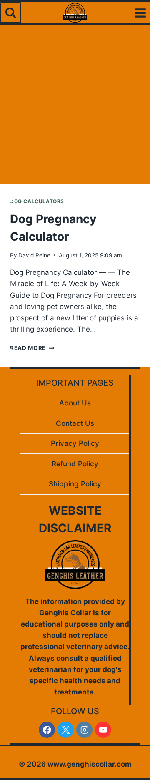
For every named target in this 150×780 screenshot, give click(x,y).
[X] (66, 730)
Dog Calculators (37, 201)
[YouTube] (103, 730)
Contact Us (75, 423)
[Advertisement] (75, 105)
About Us (75, 403)
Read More (32, 348)
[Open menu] (140, 12)
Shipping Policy (75, 484)
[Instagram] (84, 730)
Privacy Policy (75, 443)
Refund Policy (75, 464)
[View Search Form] (10, 12)
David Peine (34, 255)
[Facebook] (47, 730)
